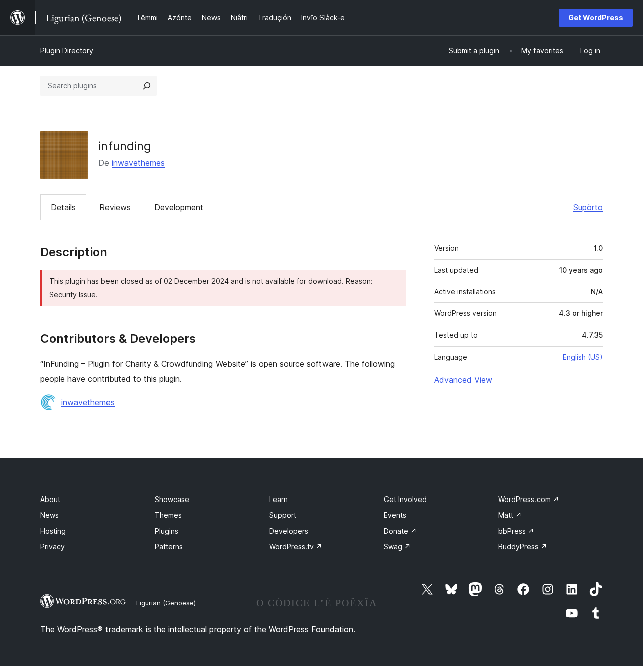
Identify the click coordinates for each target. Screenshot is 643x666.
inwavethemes (138, 163)
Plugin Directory (66, 50)
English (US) (583, 357)
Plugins (166, 531)
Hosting (53, 531)
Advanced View (463, 380)
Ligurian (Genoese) (166, 603)
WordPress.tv (296, 546)
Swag (397, 546)
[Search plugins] (147, 86)
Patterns (169, 546)
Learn (278, 499)
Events (395, 515)
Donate (400, 531)
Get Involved (405, 499)
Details (63, 207)
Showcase (172, 499)
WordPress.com (528, 499)
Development (178, 207)
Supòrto (588, 207)
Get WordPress (595, 17)
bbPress (516, 531)
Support (282, 515)
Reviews (115, 207)
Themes (168, 515)
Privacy (52, 546)
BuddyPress (522, 546)
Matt (510, 515)
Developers (288, 531)
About (50, 499)
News (49, 515)
